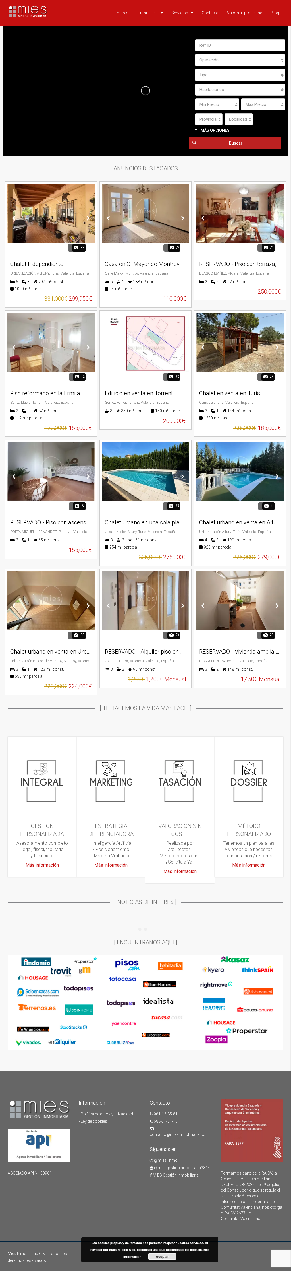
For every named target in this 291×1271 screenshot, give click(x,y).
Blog (275, 13)
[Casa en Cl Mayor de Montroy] (145, 213)
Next (88, 218)
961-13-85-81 (165, 1114)
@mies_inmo (165, 1160)
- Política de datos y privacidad (106, 1114)
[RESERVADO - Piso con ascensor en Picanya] (51, 471)
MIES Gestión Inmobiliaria (175, 1175)
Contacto (210, 13)
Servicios (179, 13)
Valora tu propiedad (244, 13)
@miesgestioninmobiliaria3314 (181, 1167)
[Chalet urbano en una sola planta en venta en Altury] (145, 471)
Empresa (123, 13)
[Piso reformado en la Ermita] (51, 342)
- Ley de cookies (93, 1121)
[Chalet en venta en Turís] (240, 342)
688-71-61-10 (165, 1121)
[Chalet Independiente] (51, 213)
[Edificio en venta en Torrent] (145, 342)
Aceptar (162, 1256)
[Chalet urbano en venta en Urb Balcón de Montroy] (51, 600)
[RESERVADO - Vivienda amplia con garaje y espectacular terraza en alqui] (240, 600)
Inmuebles (148, 13)
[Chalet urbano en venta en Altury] (240, 471)
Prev (13, 218)
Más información (42, 865)
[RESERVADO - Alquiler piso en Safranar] (145, 600)
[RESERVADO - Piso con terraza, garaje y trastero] (240, 213)
